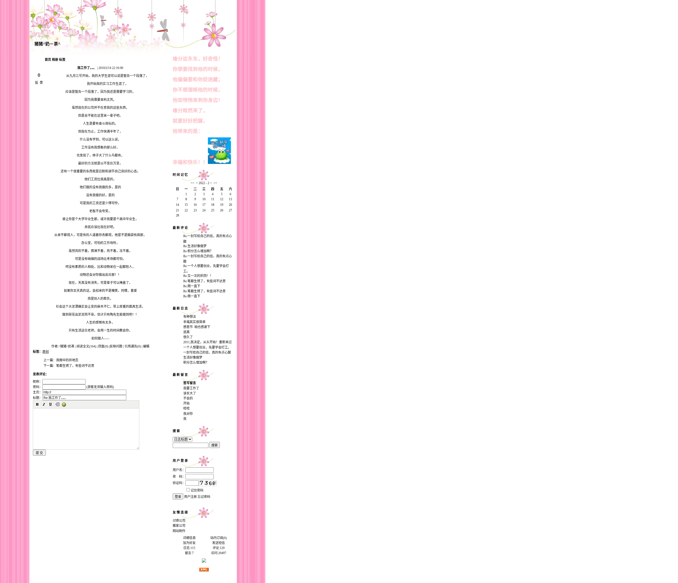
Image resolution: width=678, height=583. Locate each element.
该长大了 (189, 393)
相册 (55, 60)
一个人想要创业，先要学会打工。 (207, 347)
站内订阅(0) (218, 538)
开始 (186, 403)
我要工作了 (191, 388)
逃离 (186, 332)
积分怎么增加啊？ (196, 362)
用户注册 (190, 497)
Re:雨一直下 (191, 286)
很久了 (188, 337)
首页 (48, 60)
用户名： (179, 470)
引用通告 (132, 346)
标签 (62, 60)
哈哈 (186, 408)
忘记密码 (204, 497)
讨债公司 (179, 521)
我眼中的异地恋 (67, 360)
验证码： (179, 483)
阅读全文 (86, 346)
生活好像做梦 (192, 357)
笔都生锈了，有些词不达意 (75, 366)
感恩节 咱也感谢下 (196, 327)
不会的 (188, 398)
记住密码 (197, 490)
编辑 (146, 346)
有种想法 (189, 317)
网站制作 (179, 531)
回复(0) (103, 346)
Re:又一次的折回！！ (198, 276)
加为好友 (189, 543)
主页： (37, 392)
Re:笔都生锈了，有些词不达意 (204, 281)
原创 (45, 352)
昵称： (37, 382)
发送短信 (218, 543)
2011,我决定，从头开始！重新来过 (207, 342)
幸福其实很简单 (194, 322)
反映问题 (116, 346)
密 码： (179, 476)
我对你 (188, 414)
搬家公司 (179, 526)
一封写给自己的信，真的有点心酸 (207, 352)
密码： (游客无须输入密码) (73, 387)
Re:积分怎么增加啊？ (198, 251)
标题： (37, 398)
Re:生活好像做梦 (195, 246)
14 (177, 205)
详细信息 (189, 538)
